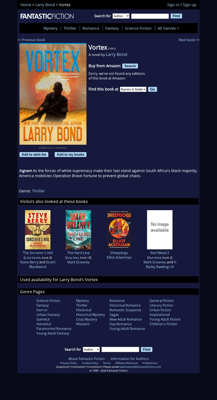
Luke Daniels (33, 258)
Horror (42, 310)
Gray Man (73, 258)
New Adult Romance (126, 319)
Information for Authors (130, 358)
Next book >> (189, 40)
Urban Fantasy (48, 314)
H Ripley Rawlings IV (161, 264)
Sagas (114, 314)
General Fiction (162, 300)
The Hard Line (78, 252)
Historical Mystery (90, 314)
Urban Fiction (160, 310)
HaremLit (43, 324)
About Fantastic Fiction (86, 358)
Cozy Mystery (86, 319)
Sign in (173, 4)
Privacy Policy (68, 363)
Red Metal (155, 258)
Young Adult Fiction (165, 319)
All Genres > (169, 28)
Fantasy (112, 28)
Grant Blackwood (42, 264)
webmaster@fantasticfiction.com (140, 367)
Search (130, 66)
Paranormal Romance (53, 328)
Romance (90, 28)
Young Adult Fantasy (52, 333)
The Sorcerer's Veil (38, 252)
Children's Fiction (163, 324)
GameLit (43, 319)
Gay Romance (121, 324)
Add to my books (70, 154)
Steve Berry (29, 262)
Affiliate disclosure (126, 363)
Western (83, 324)
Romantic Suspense (125, 310)
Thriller (70, 28)
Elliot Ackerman (119, 257)
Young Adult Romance (127, 328)
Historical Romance (125, 305)
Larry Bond (116, 54)
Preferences (149, 363)
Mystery (50, 28)
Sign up (189, 4)
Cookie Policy (90, 363)
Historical (83, 310)
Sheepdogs (119, 252)
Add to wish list (34, 154)
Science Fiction (138, 28)
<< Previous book (31, 40)
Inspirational (160, 314)
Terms (107, 363)
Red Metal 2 (159, 252)
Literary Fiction (161, 305)
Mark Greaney (78, 262)
